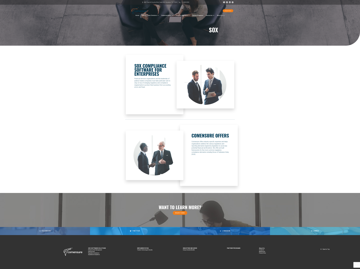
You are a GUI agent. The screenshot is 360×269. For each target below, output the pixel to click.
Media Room (262, 251)
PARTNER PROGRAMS (233, 248)
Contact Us (261, 250)
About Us (262, 248)
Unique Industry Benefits (189, 250)
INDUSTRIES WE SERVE (190, 248)
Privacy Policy (262, 253)
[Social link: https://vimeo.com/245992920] (232, 2)
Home (137, 15)
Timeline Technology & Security (144, 250)
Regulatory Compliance (93, 253)
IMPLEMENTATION (143, 248)
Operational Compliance (94, 254)
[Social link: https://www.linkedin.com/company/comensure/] (229, 2)
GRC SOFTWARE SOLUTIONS (97, 248)
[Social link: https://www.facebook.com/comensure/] (223, 2)
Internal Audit (91, 251)
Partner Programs (197, 15)
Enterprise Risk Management (95, 250)
